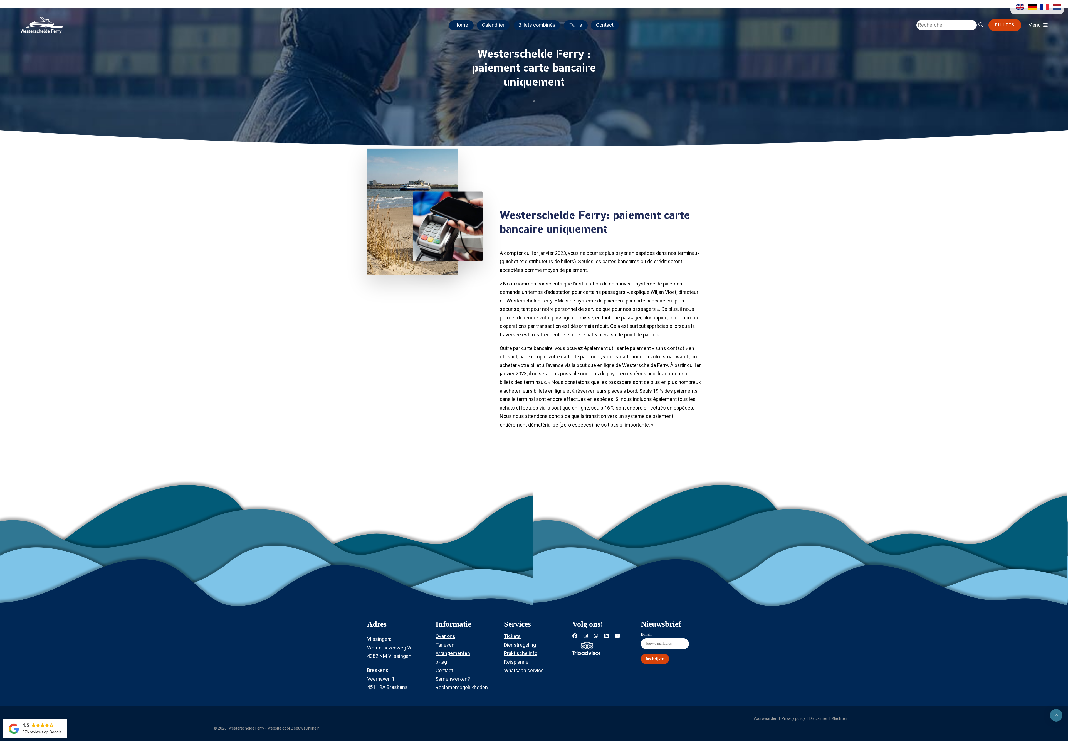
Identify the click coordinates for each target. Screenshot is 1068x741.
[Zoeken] (981, 25)
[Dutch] (1055, 7)
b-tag (441, 662)
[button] (1038, 25)
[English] (1018, 7)
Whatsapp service (524, 670)
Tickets (512, 636)
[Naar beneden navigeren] (534, 99)
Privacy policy (793, 718)
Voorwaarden (765, 718)
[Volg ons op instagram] (586, 636)
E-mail (646, 634)
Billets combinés (536, 25)
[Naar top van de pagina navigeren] (1056, 715)
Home (461, 25)
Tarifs (575, 25)
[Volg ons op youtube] (617, 636)
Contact (605, 25)
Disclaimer (818, 718)
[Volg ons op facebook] (574, 636)
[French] (1043, 7)
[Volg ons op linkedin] (606, 636)
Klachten (839, 718)
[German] (1031, 7)
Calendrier (493, 25)
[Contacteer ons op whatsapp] (596, 636)
